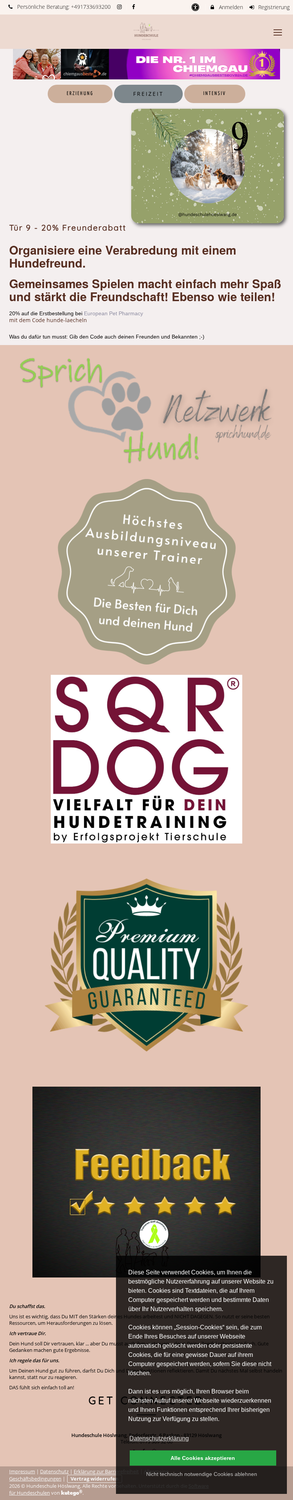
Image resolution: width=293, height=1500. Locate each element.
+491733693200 (91, 6)
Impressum (22, 1471)
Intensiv (214, 93)
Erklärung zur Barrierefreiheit (106, 1471)
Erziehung (80, 93)
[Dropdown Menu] (278, 32)
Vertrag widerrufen (95, 1479)
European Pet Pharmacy (113, 313)
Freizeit (148, 93)
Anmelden (230, 7)
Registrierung (273, 7)
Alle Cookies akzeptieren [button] (203, 1458)
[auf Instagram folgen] (120, 6)
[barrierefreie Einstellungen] (195, 7)
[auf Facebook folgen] (134, 6)
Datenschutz (54, 1471)
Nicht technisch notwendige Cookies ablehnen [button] (201, 1474)
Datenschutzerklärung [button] (159, 1438)
